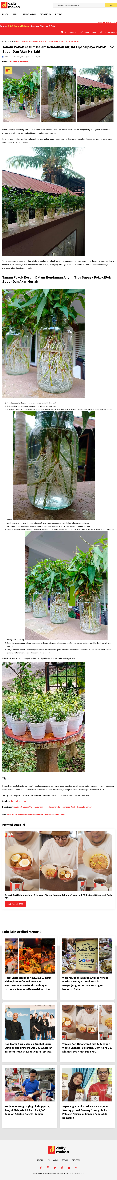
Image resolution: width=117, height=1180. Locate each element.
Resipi (15, 14)
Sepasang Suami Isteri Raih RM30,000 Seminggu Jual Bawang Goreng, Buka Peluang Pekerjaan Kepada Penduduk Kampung (85, 1112)
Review (58, 14)
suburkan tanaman (51, 814)
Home (4, 41)
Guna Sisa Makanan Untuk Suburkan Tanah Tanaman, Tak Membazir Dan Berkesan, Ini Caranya (52, 807)
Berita (5, 14)
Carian (111, 5)
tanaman (63, 814)
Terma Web (76, 1160)
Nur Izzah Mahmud (18, 801)
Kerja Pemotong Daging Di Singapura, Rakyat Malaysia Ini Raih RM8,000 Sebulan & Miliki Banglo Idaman (27, 1110)
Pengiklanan (53, 1160)
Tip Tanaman (24, 61)
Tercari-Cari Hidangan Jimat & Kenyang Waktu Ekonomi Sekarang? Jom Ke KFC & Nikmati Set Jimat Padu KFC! (58, 896)
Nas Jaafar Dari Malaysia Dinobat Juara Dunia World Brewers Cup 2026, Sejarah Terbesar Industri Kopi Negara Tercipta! (28, 1047)
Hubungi (40, 1160)
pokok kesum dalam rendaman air (30, 814)
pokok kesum (12, 814)
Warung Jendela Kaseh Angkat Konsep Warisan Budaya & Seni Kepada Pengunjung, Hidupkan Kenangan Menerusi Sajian (85, 983)
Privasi (65, 1160)
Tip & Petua (45, 14)
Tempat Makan (29, 14)
